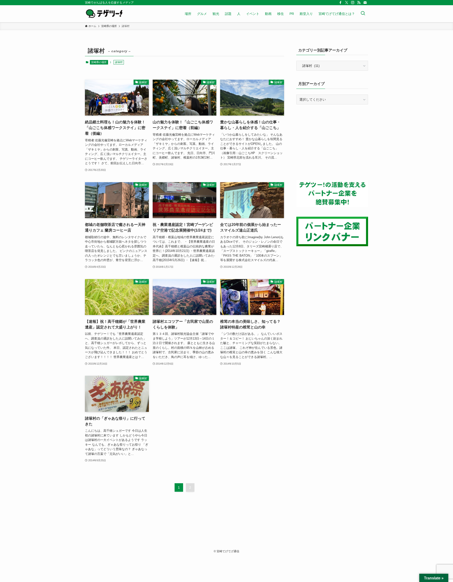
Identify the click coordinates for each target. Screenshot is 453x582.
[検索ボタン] (363, 13)
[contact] (365, 2)
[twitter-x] (347, 2)
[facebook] (340, 2)
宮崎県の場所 (99, 62)
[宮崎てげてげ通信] (104, 13)
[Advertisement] (332, 142)
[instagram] (353, 2)
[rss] (359, 2)
